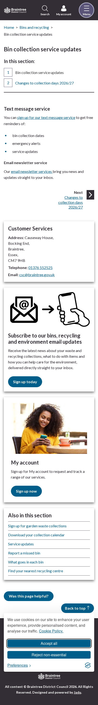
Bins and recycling (34, 27)
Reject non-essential (49, 654)
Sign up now (26, 491)
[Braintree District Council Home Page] (15, 10)
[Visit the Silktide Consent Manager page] (88, 665)
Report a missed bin (24, 553)
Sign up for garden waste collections (37, 526)
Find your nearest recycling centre (35, 570)
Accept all (49, 643)
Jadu (77, 692)
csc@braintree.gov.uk (37, 274)
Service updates (21, 544)
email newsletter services (32, 171)
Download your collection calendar (36, 535)
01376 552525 (40, 267)
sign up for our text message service (46, 117)
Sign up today (25, 381)
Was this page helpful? (29, 596)
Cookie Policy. (51, 631)
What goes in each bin (26, 562)
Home (9, 27)
